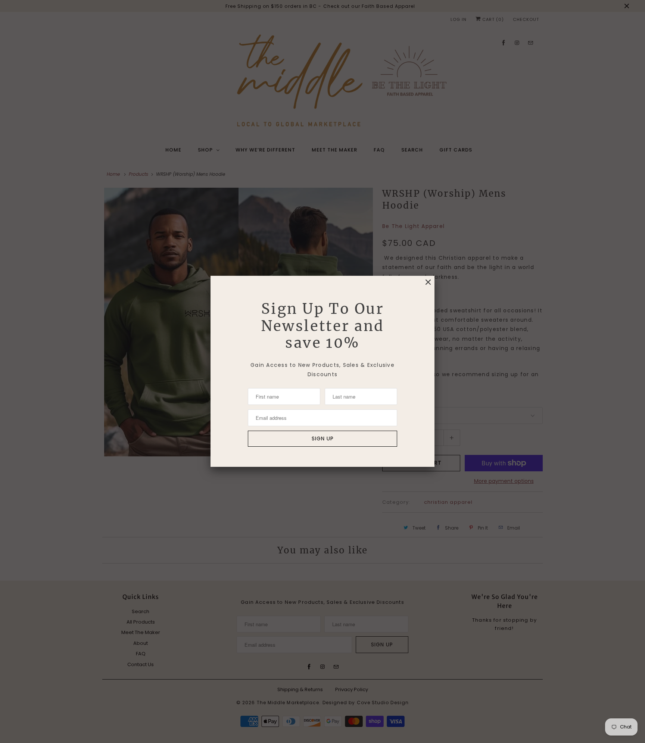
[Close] (428, 282)
